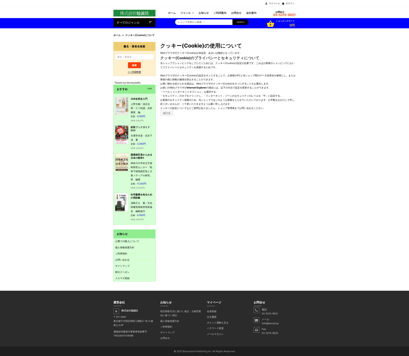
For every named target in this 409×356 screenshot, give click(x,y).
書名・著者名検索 (134, 46)
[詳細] (149, 88)
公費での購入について (127, 241)
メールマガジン (215, 334)
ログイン (290, 3)
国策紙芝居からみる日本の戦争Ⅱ (141, 156)
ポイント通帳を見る (217, 322)
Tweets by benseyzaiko (127, 82)
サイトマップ (122, 265)
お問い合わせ (122, 259)
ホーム (117, 35)
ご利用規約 (121, 253)
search (240, 22)
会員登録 (211, 311)
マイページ (274, 3)
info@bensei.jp (270, 323)
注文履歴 (211, 316)
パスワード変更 (215, 328)
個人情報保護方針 (124, 247)
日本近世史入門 (139, 98)
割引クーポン (122, 272)
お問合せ (165, 338)
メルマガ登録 (122, 278)
